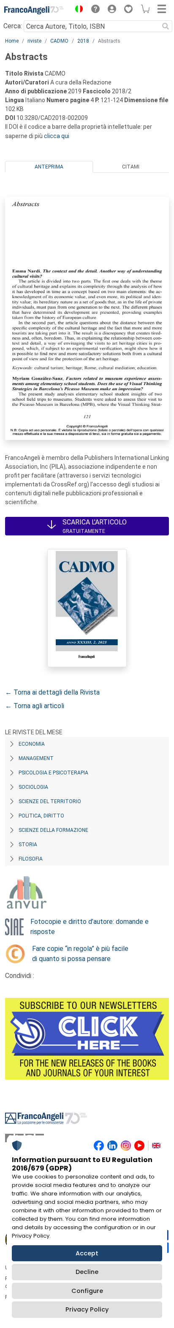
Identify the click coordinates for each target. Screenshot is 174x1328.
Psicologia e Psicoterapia (53, 773)
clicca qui (56, 136)
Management (36, 758)
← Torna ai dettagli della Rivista (52, 692)
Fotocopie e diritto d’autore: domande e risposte (89, 927)
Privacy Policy (87, 1309)
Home (12, 41)
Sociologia (33, 787)
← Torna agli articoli (34, 706)
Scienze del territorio (50, 801)
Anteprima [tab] (49, 167)
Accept (87, 1253)
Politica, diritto (41, 816)
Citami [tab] (130, 167)
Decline (87, 1272)
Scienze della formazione (53, 830)
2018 (83, 41)
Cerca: (12, 26)
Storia (28, 844)
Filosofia (31, 859)
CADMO (59, 41)
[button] (77, 10)
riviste (34, 41)
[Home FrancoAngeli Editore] (33, 10)
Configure (87, 1291)
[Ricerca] (165, 26)
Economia (32, 744)
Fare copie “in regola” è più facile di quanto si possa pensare (80, 954)
